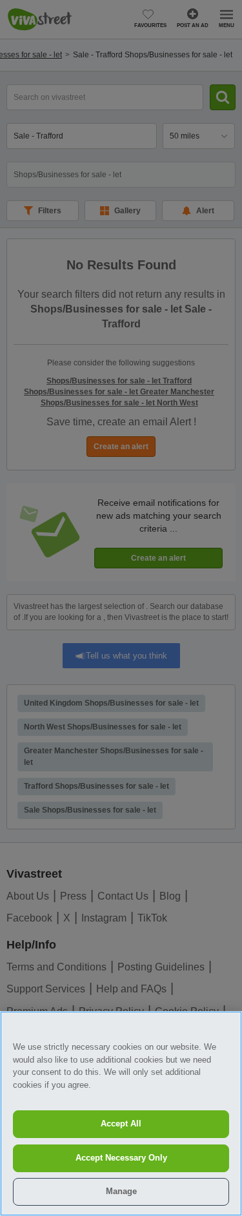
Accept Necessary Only (121, 1158)
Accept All (121, 1123)
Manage (121, 1191)
